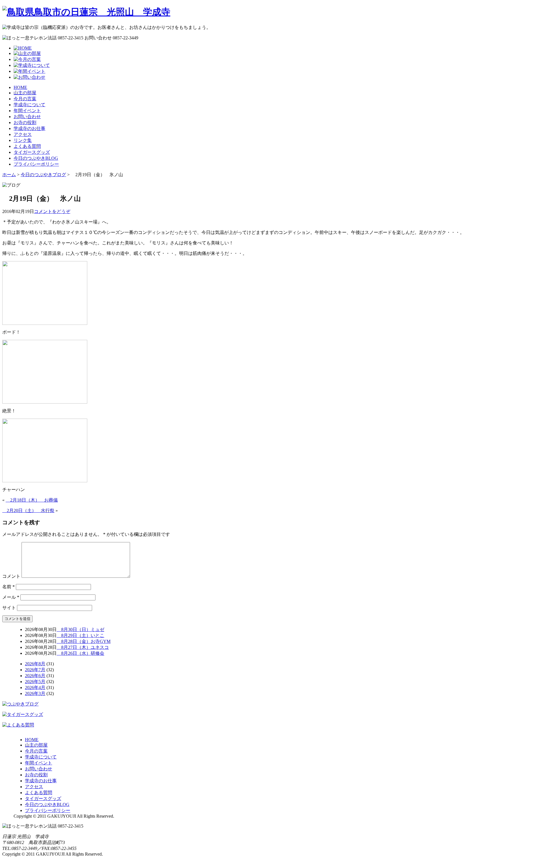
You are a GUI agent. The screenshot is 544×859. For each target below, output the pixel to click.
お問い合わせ (27, 116)
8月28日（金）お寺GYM (83, 641)
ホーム (9, 174)
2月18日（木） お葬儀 (32, 500)
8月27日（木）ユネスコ (83, 647)
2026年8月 (35, 663)
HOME (20, 87)
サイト (9, 607)
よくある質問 (27, 146)
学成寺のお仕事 (29, 128)
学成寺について (29, 104)
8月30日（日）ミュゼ (80, 629)
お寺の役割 (25, 122)
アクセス (23, 134)
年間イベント (27, 110)
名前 (8, 586)
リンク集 (23, 140)
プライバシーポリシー (36, 164)
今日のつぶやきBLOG (36, 158)
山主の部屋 (25, 92)
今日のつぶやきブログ (43, 174)
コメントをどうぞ (52, 211)
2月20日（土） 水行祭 (28, 510)
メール (10, 597)
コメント (11, 576)
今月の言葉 (25, 98)
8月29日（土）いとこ (80, 635)
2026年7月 (35, 669)
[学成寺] (86, 12)
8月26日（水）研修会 (80, 653)
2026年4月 (35, 687)
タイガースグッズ (32, 152)
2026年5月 (35, 681)
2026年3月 (35, 693)
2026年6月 (35, 675)
